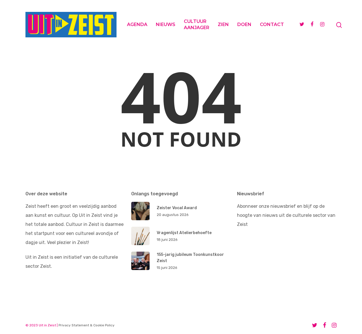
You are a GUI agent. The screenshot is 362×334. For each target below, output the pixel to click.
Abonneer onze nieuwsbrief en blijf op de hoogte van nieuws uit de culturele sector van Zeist (286, 215)
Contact (272, 24)
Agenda (137, 24)
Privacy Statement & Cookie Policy (87, 325)
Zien (223, 24)
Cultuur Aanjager (196, 24)
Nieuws (165, 24)
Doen (244, 24)
